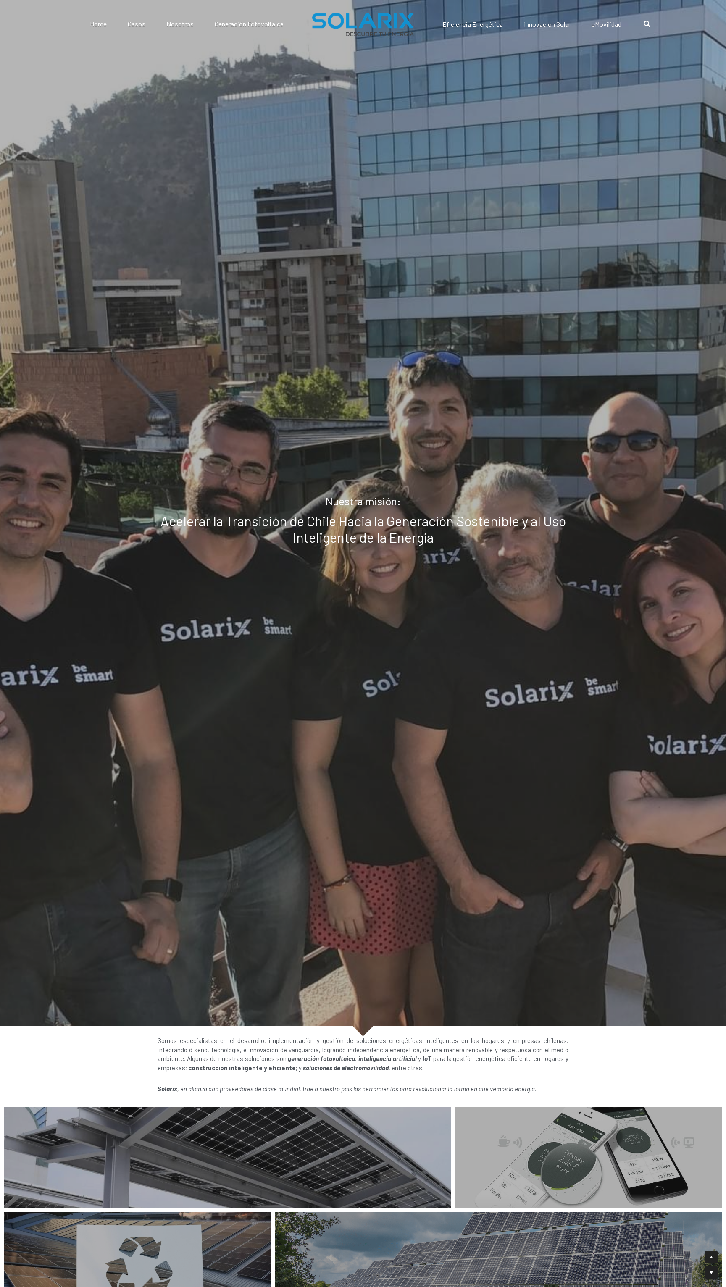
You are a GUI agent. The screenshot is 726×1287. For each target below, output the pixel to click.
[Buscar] (647, 24)
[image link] (363, 24)
